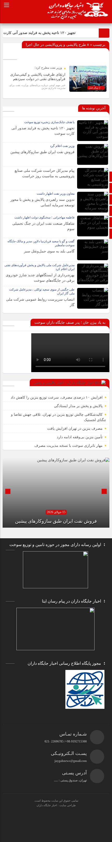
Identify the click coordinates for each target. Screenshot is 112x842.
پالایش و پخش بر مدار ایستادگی (78, 406)
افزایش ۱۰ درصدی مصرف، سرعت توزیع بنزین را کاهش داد (57, 397)
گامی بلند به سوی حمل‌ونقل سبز (49, 251)
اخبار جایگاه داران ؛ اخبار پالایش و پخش (64, 383)
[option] (56, 493)
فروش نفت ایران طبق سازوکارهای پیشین (42, 152)
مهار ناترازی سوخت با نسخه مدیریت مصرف (68, 446)
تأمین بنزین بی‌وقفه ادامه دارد (80, 437)
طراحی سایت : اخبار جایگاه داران (56, 805)
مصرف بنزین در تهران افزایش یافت (75, 428)
